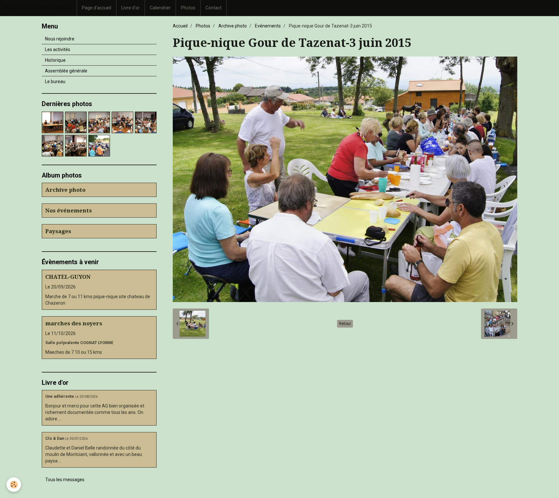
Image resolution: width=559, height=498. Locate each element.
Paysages (58, 231)
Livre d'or (130, 7)
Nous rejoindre (59, 38)
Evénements (268, 25)
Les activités (57, 49)
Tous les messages (64, 479)
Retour (345, 323)
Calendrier (160, 7)
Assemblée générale (66, 70)
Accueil (180, 25)
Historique (55, 60)
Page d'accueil (96, 7)
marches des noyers (73, 323)
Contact (213, 7)
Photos (188, 7)
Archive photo (232, 25)
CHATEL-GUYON (68, 277)
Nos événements (68, 210)
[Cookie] (13, 484)
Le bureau (55, 81)
